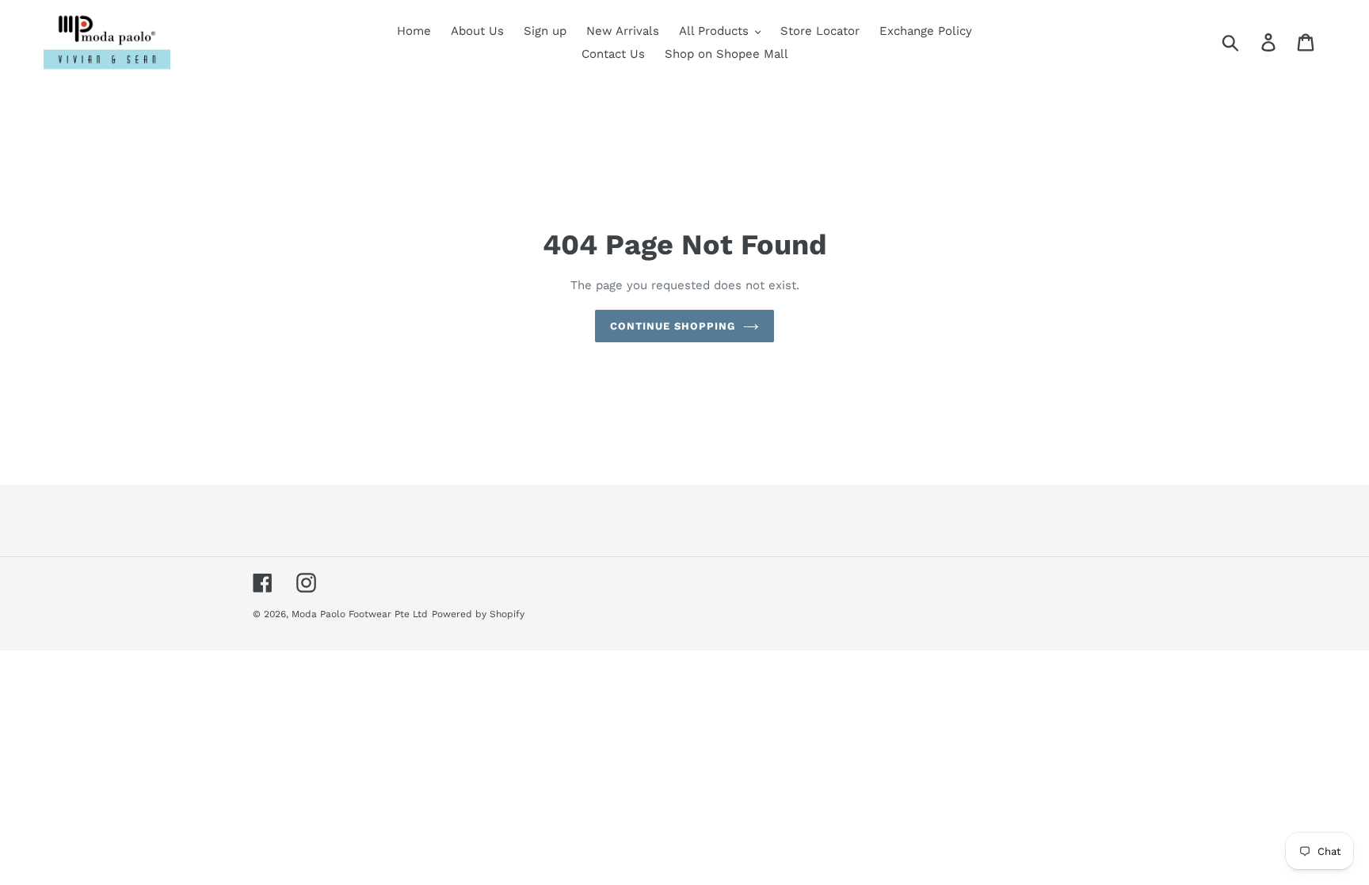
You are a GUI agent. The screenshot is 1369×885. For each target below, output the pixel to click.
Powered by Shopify (478, 614)
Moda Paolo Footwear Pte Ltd (360, 614)
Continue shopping (673, 326)
